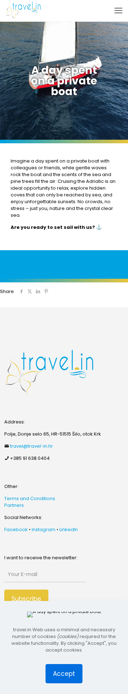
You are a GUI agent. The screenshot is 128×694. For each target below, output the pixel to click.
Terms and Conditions (29, 498)
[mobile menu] (118, 11)
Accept (64, 673)
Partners (14, 505)
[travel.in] (23, 11)
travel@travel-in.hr (31, 446)
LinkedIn (68, 529)
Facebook (16, 529)
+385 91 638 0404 (30, 458)
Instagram (43, 529)
